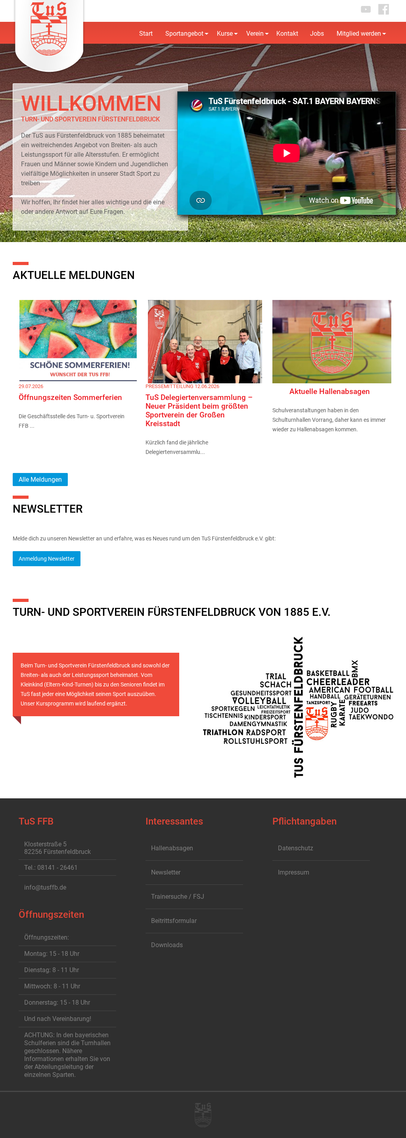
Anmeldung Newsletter (47, 559)
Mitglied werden (359, 33)
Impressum (293, 872)
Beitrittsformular (174, 921)
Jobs (317, 33)
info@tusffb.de (45, 887)
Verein (255, 33)
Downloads (167, 945)
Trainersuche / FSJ (177, 896)
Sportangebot (184, 33)
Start (146, 33)
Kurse (225, 33)
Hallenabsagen (172, 848)
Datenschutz (295, 848)
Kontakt (287, 33)
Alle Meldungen (40, 479)
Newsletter (165, 872)
